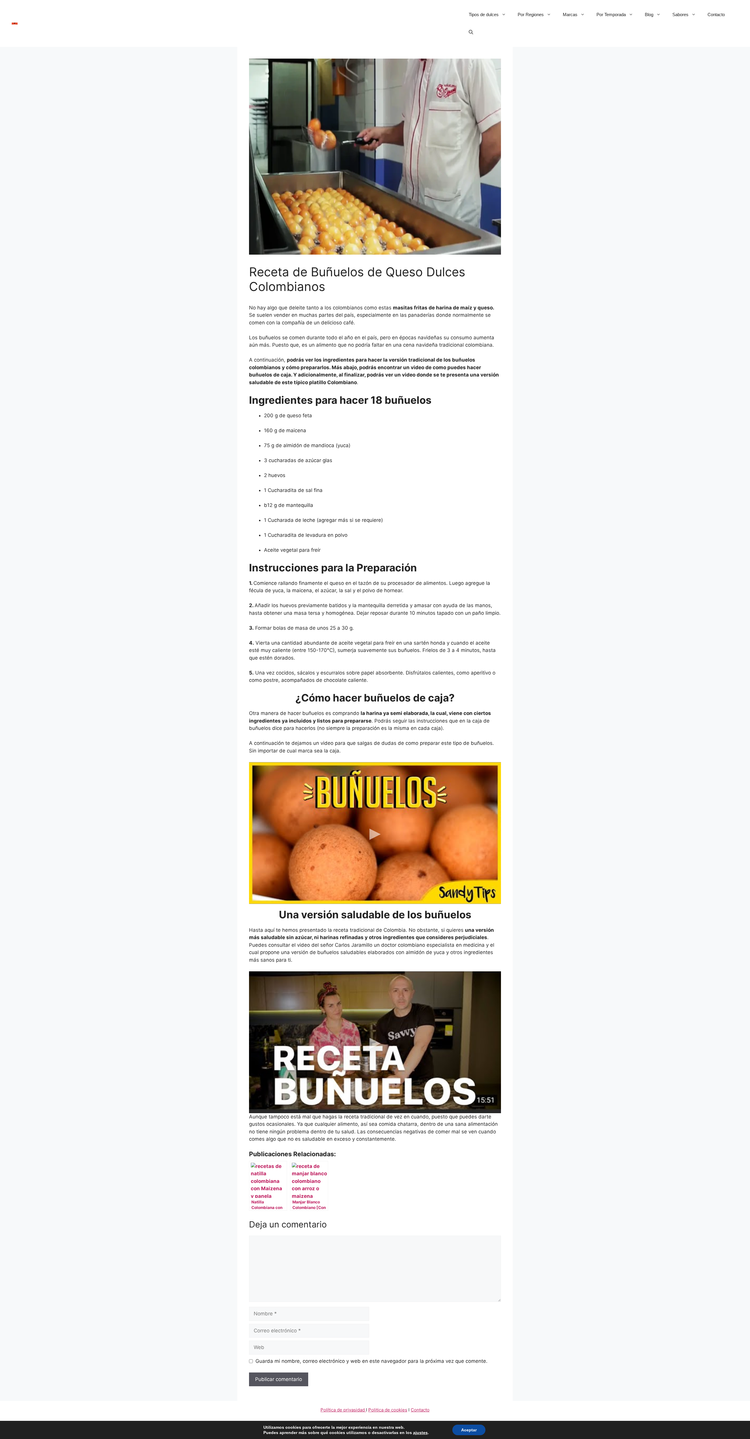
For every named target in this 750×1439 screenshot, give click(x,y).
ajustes (420, 1432)
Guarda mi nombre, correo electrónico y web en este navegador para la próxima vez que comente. (371, 1361)
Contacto (716, 14)
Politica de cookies (387, 1410)
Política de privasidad (343, 1410)
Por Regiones (531, 14)
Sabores (680, 14)
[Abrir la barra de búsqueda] (471, 32)
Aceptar (469, 1430)
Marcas (570, 14)
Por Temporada (611, 14)
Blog (649, 14)
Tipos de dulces (484, 14)
